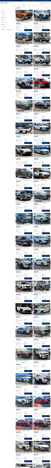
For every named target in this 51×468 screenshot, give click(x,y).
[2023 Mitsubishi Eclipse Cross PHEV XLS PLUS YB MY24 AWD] (24, 446)
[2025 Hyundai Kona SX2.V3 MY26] (24, 38)
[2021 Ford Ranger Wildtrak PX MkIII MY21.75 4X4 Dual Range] (41, 286)
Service (42, 5)
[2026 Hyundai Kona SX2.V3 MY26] (41, 83)
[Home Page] (4, 2)
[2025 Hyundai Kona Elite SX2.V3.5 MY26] (41, 15)
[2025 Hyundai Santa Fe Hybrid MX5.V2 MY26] (41, 60)
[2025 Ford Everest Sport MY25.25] (41, 379)
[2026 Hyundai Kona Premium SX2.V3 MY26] (24, 309)
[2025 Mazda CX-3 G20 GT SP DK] (24, 128)
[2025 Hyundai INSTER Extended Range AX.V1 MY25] (24, 15)
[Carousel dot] (22, 20)
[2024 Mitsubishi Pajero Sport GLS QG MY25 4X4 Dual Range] (41, 106)
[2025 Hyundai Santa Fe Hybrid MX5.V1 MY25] (41, 354)
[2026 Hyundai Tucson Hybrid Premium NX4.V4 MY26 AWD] (41, 196)
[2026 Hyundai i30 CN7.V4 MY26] (41, 446)
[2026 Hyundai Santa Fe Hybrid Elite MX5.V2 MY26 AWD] (24, 173)
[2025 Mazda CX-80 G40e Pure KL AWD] (41, 309)
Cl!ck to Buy (14, 5)
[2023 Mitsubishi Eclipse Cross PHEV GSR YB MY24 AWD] (24, 331)
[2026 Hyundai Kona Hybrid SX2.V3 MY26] (24, 151)
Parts (46, 5)
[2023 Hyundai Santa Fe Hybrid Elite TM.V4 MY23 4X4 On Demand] (24, 264)
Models (19, 5)
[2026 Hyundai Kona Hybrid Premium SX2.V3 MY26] (41, 173)
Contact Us (28, 52)
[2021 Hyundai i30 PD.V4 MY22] (24, 379)
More (49, 5)
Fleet (38, 5)
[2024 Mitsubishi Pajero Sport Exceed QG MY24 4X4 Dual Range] (41, 424)
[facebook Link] (49, 0)
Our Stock (23, 5)
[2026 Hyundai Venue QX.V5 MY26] (41, 218)
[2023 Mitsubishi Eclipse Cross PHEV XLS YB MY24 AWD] (24, 424)
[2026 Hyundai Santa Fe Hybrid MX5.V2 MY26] (24, 106)
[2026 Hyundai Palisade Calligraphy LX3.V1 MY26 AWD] (41, 331)
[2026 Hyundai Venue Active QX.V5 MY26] (24, 241)
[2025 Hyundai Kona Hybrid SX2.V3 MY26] (41, 38)
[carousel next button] (32, 15)
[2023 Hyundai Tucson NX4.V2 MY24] (41, 241)
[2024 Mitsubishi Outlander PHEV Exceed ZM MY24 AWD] (41, 264)
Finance (34, 5)
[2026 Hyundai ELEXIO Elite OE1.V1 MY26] (24, 218)
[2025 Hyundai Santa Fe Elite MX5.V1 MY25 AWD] (24, 401)
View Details (19, 52)
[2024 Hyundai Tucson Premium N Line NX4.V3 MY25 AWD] (24, 354)
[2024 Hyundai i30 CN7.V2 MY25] (41, 128)
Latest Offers (29, 5)
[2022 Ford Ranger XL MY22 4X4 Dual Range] (24, 83)
